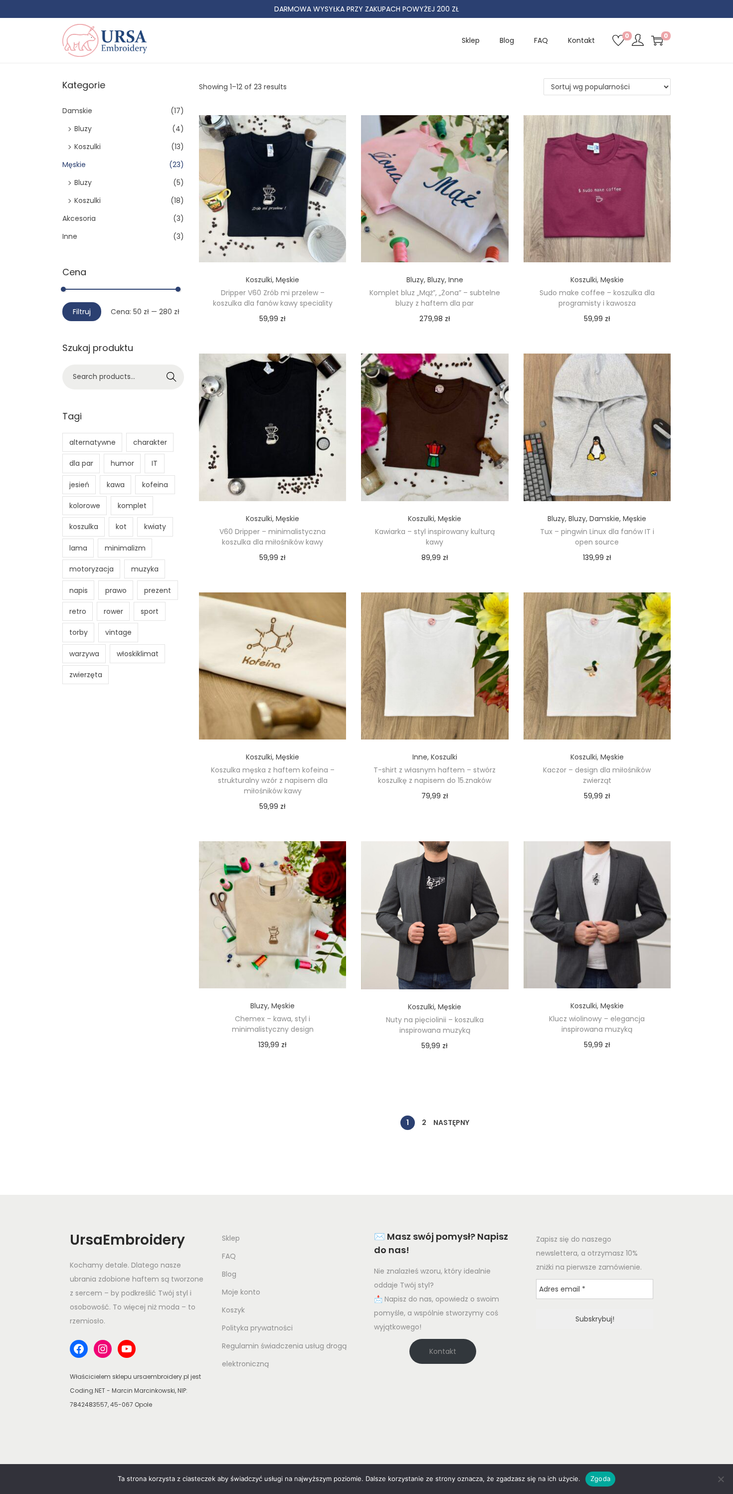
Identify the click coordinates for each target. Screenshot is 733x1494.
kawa (116, 485)
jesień (79, 485)
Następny (451, 1122)
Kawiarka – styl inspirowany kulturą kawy (435, 537)
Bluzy (415, 280)
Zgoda (600, 1479)
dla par (81, 463)
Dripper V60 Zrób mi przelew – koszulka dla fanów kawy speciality (273, 298)
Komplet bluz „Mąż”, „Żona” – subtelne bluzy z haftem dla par (434, 298)
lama (78, 548)
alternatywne (92, 442)
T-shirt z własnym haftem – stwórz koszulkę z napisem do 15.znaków (434, 775)
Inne (455, 280)
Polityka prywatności (257, 1328)
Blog (229, 1274)
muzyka (145, 569)
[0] (618, 40)
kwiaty (155, 527)
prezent (157, 590)
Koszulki (259, 280)
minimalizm (125, 548)
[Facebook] (79, 1349)
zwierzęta (85, 675)
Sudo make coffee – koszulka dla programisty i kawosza (597, 298)
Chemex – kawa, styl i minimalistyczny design (273, 1024)
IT (155, 463)
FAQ (229, 1256)
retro (77, 611)
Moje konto (241, 1292)
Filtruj (82, 312)
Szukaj (172, 377)
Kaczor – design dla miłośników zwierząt (597, 775)
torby (78, 632)
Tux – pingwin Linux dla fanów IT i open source (597, 537)
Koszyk (233, 1310)
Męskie (287, 280)
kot (121, 527)
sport (150, 611)
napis (78, 590)
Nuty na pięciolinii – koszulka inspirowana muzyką (435, 1025)
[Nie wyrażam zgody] (721, 1479)
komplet (132, 506)
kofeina (155, 485)
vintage (118, 632)
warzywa (84, 654)
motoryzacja (91, 569)
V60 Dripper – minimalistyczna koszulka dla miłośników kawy (272, 537)
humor (122, 463)
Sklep (231, 1238)
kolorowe (84, 506)
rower (113, 611)
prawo (116, 590)
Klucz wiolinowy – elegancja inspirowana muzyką (597, 1024)
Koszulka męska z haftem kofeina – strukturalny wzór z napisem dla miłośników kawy (273, 780)
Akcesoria (79, 218)
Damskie (604, 519)
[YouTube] (127, 1349)
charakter (150, 442)
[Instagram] (103, 1349)
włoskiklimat (138, 654)
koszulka (83, 527)
